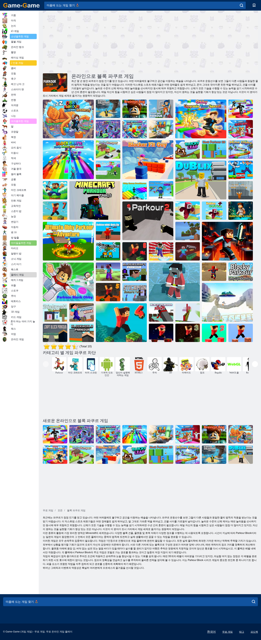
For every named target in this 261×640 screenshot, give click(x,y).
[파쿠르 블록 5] (108, 292)
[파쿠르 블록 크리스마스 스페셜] (161, 333)
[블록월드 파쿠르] (81, 333)
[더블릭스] (200, 180)
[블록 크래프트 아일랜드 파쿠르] (187, 231)
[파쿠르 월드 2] (187, 251)
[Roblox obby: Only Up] (108, 231)
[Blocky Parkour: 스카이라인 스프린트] (227, 302)
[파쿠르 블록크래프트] (134, 272)
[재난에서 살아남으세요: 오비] (108, 109)
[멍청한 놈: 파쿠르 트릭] (240, 170)
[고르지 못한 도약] (187, 149)
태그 (241, 631)
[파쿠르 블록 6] (134, 251)
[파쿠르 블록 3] (187, 333)
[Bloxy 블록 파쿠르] (187, 312)
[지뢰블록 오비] (227, 241)
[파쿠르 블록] (81, 312)
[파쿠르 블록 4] (121, 322)
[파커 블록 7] (55, 210)
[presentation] (46, 364)
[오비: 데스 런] (240, 129)
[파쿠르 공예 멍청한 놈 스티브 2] (108, 272)
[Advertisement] (96, 41)
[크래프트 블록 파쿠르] (55, 333)
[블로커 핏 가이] (147, 159)
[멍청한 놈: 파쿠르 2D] (214, 149)
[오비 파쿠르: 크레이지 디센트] (134, 129)
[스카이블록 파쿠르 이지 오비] (108, 251)
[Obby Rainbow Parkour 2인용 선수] (240, 109)
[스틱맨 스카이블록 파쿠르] (55, 312)
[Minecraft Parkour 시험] (94, 200)
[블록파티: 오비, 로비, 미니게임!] (68, 159)
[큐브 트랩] (161, 129)
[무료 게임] (21, 5)
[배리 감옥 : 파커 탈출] (240, 190)
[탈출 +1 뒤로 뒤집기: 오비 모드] (108, 129)
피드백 (254, 631)
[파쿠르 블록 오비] (68, 282)
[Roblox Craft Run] (187, 210)
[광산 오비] (240, 149)
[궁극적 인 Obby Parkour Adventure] (68, 241)
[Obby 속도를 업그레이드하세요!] (200, 119)
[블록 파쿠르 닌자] (161, 312)
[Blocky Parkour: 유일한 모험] (240, 272)
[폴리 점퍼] (108, 149)
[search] (241, 5)
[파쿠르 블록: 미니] (161, 251)
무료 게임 (227, 631)
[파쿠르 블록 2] (214, 333)
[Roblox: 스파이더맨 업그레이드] (214, 272)
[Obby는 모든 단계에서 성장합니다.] (108, 170)
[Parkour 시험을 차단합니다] (55, 190)
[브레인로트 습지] (134, 109)
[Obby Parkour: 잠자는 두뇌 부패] (68, 119)
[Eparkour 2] (147, 220)
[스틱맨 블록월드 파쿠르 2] (134, 292)
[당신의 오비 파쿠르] (161, 109)
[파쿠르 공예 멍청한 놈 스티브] (174, 282)
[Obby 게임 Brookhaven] (134, 190)
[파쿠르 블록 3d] (240, 333)
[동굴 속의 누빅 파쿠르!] (240, 210)
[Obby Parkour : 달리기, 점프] (161, 190)
